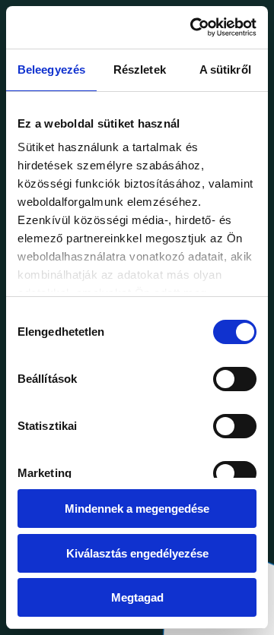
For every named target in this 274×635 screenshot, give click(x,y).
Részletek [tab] (139, 69)
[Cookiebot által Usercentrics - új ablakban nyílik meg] (193, 27)
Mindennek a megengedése (137, 508)
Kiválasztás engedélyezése (137, 553)
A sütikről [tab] (225, 69)
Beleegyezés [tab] (51, 69)
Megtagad (137, 597)
